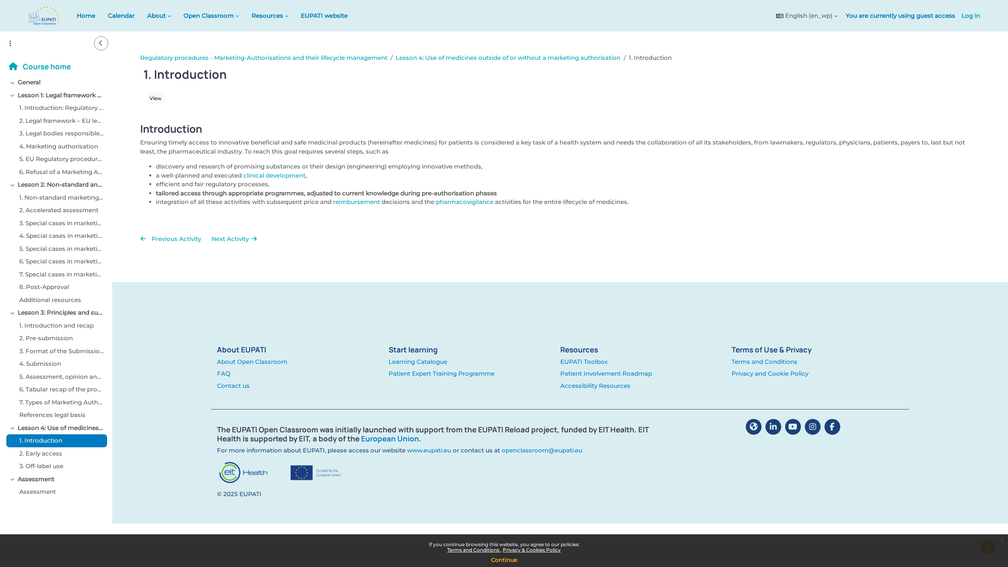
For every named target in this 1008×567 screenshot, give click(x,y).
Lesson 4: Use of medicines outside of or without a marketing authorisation (61, 428)
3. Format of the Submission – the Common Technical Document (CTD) (61, 351)
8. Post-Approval (44, 287)
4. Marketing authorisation (58, 146)
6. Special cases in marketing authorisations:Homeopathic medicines (61, 261)
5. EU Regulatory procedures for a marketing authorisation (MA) (61, 159)
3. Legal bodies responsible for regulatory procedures (61, 133)
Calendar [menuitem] (121, 15)
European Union (390, 439)
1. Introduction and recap (56, 325)
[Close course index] (101, 43)
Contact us (233, 385)
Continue (504, 559)
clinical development (274, 175)
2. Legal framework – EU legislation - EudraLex (61, 120)
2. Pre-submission (46, 338)
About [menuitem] (156, 15)
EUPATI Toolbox (584, 361)
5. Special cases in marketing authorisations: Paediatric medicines (61, 248)
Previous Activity (175, 239)
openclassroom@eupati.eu (542, 450)
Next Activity (230, 239)
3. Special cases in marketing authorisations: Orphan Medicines (61, 223)
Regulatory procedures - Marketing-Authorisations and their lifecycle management (263, 57)
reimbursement (356, 202)
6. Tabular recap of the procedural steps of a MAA (61, 389)
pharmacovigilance (464, 202)
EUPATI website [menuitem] (324, 15)
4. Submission (40, 363)
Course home (46, 66)
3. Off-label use (41, 466)
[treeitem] (56, 82)
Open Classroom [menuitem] (208, 15)
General (29, 82)
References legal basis (52, 415)
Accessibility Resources (595, 385)
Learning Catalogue (418, 361)
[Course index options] (10, 43)
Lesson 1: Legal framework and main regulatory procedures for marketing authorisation (61, 95)
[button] (807, 16)
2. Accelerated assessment (58, 210)
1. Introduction (40, 440)
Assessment (36, 479)
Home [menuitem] (86, 15)
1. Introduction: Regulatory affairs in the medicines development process (61, 107)
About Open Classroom (252, 361)
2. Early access (40, 453)
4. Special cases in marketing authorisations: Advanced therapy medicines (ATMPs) (61, 235)
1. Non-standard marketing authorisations (61, 197)
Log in (971, 15)
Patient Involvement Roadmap (606, 373)
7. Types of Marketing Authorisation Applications (61, 402)
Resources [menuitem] (267, 15)
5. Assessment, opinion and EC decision (61, 376)
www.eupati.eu (429, 450)
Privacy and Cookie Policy (770, 373)
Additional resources (50, 300)
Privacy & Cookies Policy (532, 550)
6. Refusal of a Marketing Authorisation (61, 172)
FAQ (223, 373)
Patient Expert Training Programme (442, 373)
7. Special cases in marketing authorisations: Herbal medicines (61, 274)
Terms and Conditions (473, 550)
